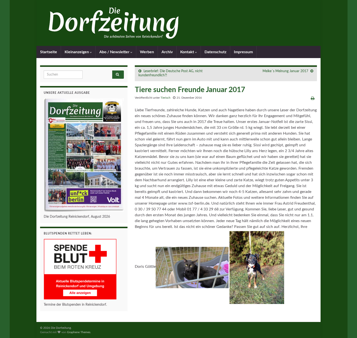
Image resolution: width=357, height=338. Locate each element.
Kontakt (187, 52)
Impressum (243, 52)
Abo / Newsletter (114, 52)
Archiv (167, 52)
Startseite (48, 52)
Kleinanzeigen (77, 52)
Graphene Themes (78, 332)
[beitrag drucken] (312, 98)
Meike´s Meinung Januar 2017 (285, 71)
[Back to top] (346, 327)
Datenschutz (215, 52)
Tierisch (165, 97)
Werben (147, 52)
